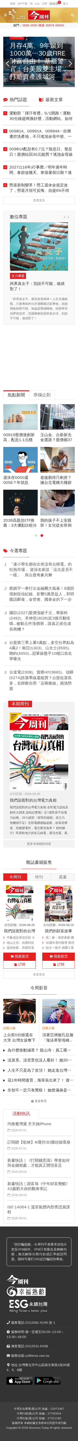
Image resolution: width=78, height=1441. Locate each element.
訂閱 (21, 964)
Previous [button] (7, 63)
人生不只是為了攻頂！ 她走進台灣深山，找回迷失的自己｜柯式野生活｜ (41, 1070)
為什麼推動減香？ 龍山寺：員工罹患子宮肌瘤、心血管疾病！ (41, 1050)
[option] (39, 62)
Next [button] (70, 63)
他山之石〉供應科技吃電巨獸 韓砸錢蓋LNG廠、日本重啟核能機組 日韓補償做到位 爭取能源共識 (21, 943)
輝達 (41, 25)
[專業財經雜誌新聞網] (39, 15)
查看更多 (39, 200)
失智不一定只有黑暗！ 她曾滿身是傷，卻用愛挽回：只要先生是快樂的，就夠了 (41, 1090)
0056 (25, 25)
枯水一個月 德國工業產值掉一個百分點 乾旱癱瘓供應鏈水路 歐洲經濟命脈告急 (60, 948)
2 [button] (42, 535)
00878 (50, 25)
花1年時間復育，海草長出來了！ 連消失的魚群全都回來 (41, 1080)
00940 (59, 25)
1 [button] (36, 535)
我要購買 (22, 956)
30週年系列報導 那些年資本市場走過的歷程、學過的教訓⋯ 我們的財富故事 (60, 943)
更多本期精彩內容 (39, 844)
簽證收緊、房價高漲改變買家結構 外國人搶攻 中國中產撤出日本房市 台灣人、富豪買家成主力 (21, 948)
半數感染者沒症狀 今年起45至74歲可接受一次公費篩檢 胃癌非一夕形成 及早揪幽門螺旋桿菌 (21, 938)
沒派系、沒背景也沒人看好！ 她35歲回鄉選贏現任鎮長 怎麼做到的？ (41, 1060)
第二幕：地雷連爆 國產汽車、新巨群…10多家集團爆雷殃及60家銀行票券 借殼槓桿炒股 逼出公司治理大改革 (60, 938)
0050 (33, 25)
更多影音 (41, 1101)
